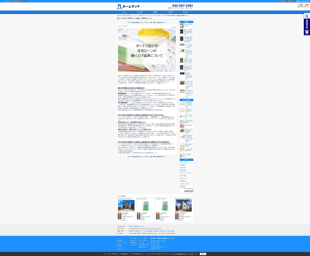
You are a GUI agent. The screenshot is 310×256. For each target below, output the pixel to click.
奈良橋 (133, 228)
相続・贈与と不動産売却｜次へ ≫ (158, 22)
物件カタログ (120, 249)
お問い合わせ (133, 244)
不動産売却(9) (183, 170)
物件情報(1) (182, 165)
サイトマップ (120, 247)
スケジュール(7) (184, 162)
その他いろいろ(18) (184, 183)
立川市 (141, 226)
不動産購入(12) (183, 181)
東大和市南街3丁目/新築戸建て (125, 198)
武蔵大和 (150, 233)
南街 (129, 216)
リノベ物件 (141, 242)
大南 (140, 228)
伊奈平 (188, 216)
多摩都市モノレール (140, 231)
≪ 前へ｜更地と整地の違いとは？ (135, 22)
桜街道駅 (123, 218)
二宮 (149, 216)
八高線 (168, 231)
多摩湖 (168, 233)
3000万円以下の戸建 (144, 244)
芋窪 (151, 228)
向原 (130, 228)
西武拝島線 (131, 231)
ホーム (119, 238)
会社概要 (119, 240)
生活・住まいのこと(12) (185, 173)
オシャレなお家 (142, 238)
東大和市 (126, 216)
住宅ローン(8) (183, 178)
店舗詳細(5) (182, 186)
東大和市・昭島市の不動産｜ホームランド (163, 238)
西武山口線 (162, 231)
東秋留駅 (143, 218)
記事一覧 (147, 22)
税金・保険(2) (183, 175)
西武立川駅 (181, 218)
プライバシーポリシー (122, 242)
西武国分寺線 (156, 231)
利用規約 (119, 244)
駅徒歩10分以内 (143, 247)
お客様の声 (133, 240)
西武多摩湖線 (149, 231)
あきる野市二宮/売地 (141, 198)
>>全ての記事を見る (188, 188)
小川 (159, 233)
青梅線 (172, 231)
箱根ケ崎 (173, 233)
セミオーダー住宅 (143, 240)
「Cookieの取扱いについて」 (182, 254)
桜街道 (134, 233)
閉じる (203, 253)
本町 (148, 228)
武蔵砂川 (139, 233)
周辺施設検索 (133, 242)
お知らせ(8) (182, 167)
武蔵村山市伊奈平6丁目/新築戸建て (183, 198)
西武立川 (163, 233)
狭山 (160, 228)
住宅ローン (125, 26)
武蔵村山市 (184, 216)
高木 (137, 228)
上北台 (130, 233)
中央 (157, 228)
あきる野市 (146, 216)
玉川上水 (155, 233)
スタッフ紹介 (133, 238)
